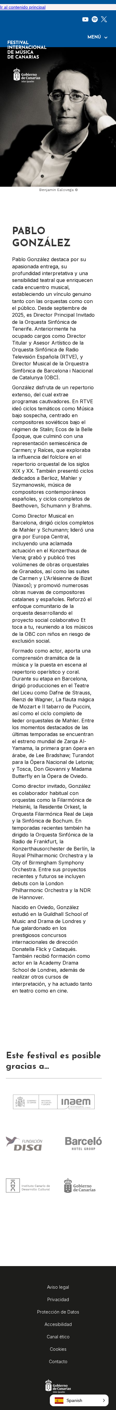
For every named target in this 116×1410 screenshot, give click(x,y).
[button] (101, 37)
